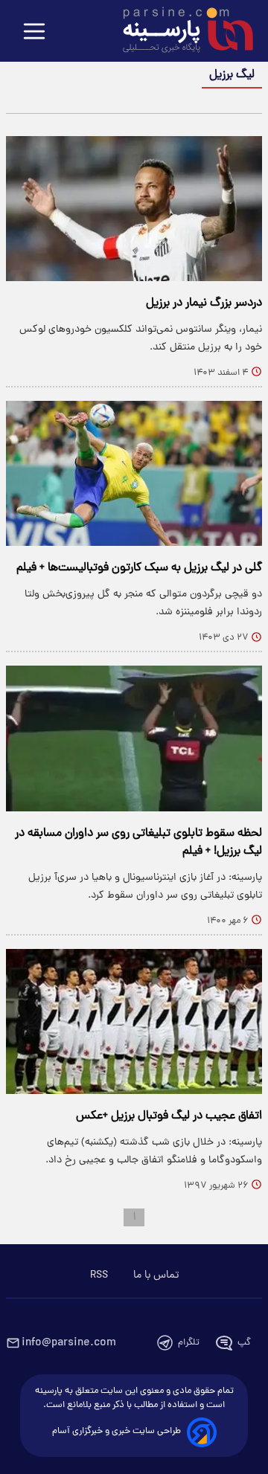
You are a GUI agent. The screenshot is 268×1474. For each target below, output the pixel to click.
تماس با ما (156, 1275)
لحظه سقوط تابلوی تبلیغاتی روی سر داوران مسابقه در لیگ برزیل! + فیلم (138, 842)
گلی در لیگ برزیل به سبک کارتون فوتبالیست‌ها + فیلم (139, 568)
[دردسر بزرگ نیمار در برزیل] (134, 208)
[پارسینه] (180, 32)
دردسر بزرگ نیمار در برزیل (204, 303)
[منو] (34, 32)
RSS (99, 1275)
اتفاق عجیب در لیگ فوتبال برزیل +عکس (169, 1116)
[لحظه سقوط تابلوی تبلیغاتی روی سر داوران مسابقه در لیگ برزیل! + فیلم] (134, 738)
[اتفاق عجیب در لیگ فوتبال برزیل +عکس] (134, 1021)
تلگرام (189, 1343)
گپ (244, 1343)
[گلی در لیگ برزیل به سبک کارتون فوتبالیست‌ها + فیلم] (134, 473)
